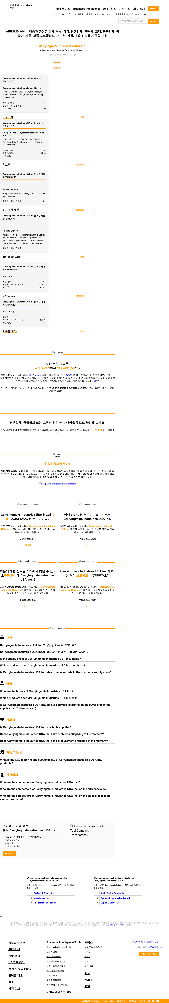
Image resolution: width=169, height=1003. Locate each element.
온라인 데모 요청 (148, 954)
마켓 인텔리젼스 (54, 956)
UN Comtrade (36, 375)
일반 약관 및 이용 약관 (114, 925)
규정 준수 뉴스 (27, 605)
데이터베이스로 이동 (124, 14)
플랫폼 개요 (63, 8)
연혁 (87, 986)
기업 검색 (14, 956)
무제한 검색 (52, 951)
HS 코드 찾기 (67, 14)
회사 (87, 973)
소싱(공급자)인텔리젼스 (57, 961)
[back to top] (1, 916)
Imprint (142, 1000)
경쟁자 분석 (52, 975)
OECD (69, 375)
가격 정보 (125, 8)
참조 (113, 8)
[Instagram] (155, 947)
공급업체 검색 (16, 942)
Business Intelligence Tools (59, 947)
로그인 (138, 14)
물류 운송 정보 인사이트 (57, 984)
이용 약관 (121, 1000)
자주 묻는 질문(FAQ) (93, 947)
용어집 (87, 951)
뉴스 (87, 605)
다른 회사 (97, 429)
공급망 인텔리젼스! (55, 980)
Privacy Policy (108, 1000)
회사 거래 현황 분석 (55, 970)
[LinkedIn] (138, 947)
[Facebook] (144, 947)
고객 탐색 (14, 949)
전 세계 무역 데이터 (83, 14)
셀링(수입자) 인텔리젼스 (57, 965)
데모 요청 (9, 853)
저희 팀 (88, 980)
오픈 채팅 (88, 965)
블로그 (87, 956)
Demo (153, 8)
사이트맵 (132, 1000)
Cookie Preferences (90, 1000)
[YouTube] (149, 947)
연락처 (28, 545)
